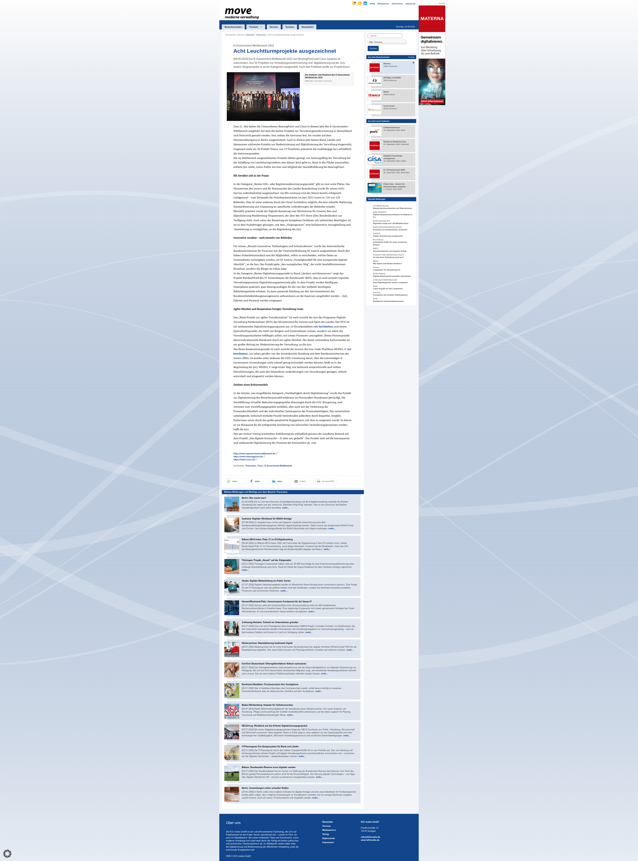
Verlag (325, 834)
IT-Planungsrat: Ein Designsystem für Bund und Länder (270, 746)
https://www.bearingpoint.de (248, 456)
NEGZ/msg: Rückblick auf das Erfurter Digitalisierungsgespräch (274, 726)
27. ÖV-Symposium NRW (394, 170)
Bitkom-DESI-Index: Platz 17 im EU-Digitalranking (267, 539)
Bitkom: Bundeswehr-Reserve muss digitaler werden (269, 767)
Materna (386, 64)
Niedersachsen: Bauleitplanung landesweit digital (267, 643)
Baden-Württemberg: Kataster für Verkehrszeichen (267, 705)
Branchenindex (233, 27)
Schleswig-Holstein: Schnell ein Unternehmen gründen (270, 622)
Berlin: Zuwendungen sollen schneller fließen (265, 788)
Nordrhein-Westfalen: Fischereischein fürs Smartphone (270, 684)
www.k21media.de (370, 840)
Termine (289, 27)
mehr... (285, 507)
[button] (293, 96)
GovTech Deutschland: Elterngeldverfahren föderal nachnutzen (274, 663)
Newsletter (308, 27)
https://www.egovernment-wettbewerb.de (254, 453)
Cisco (260, 465)
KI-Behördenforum (391, 128)
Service (274, 27)
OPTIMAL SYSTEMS (392, 78)
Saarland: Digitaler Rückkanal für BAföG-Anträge (267, 518)
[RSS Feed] (360, 4)
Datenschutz (328, 838)
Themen (253, 27)
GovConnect (389, 106)
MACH (386, 92)
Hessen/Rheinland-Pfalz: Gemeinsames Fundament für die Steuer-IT (277, 601)
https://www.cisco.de (244, 459)
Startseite (250, 35)
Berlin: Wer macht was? (254, 498)
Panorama (261, 35)
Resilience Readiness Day (394, 142)
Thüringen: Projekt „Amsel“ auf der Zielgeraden (266, 560)
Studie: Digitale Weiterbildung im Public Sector (266, 581)
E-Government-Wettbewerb (278, 465)
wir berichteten (323, 326)
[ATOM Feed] (354, 4)
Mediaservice (329, 830)
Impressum (328, 842)
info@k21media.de (370, 837)
